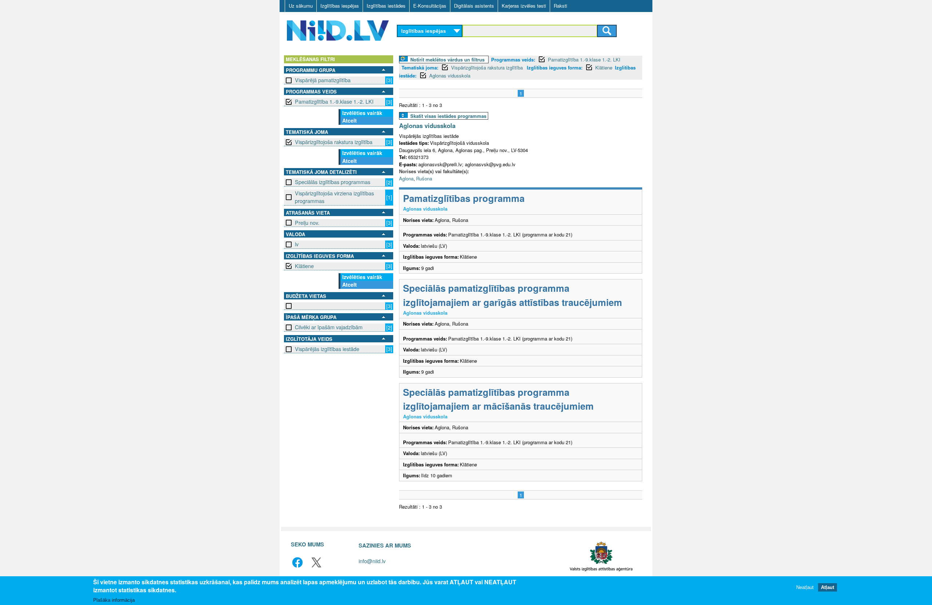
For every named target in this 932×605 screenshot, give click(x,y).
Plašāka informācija (114, 600)
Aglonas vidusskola (449, 75)
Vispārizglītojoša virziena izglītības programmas (334, 197)
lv (297, 244)
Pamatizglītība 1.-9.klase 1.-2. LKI (334, 101)
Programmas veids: (513, 59)
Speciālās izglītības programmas (332, 182)
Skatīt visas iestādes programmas (448, 115)
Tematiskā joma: (420, 67)
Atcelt (349, 120)
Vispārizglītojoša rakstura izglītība (333, 142)
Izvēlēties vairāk (362, 112)
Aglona (406, 178)
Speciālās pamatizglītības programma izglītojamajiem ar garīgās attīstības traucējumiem (512, 295)
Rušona (424, 178)
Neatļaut (805, 587)
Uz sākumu (301, 5)
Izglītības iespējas (339, 5)
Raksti (560, 5)
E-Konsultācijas (429, 5)
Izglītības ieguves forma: (554, 67)
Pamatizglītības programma (464, 198)
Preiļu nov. (307, 222)
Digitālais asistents (474, 5)
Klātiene (304, 266)
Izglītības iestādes (386, 5)
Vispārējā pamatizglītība (323, 80)
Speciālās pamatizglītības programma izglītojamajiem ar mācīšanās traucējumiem (498, 399)
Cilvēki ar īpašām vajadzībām (329, 327)
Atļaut (827, 587)
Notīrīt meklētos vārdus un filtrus (447, 59)
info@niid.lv (372, 561)
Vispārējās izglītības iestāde (327, 349)
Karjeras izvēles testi (524, 5)
